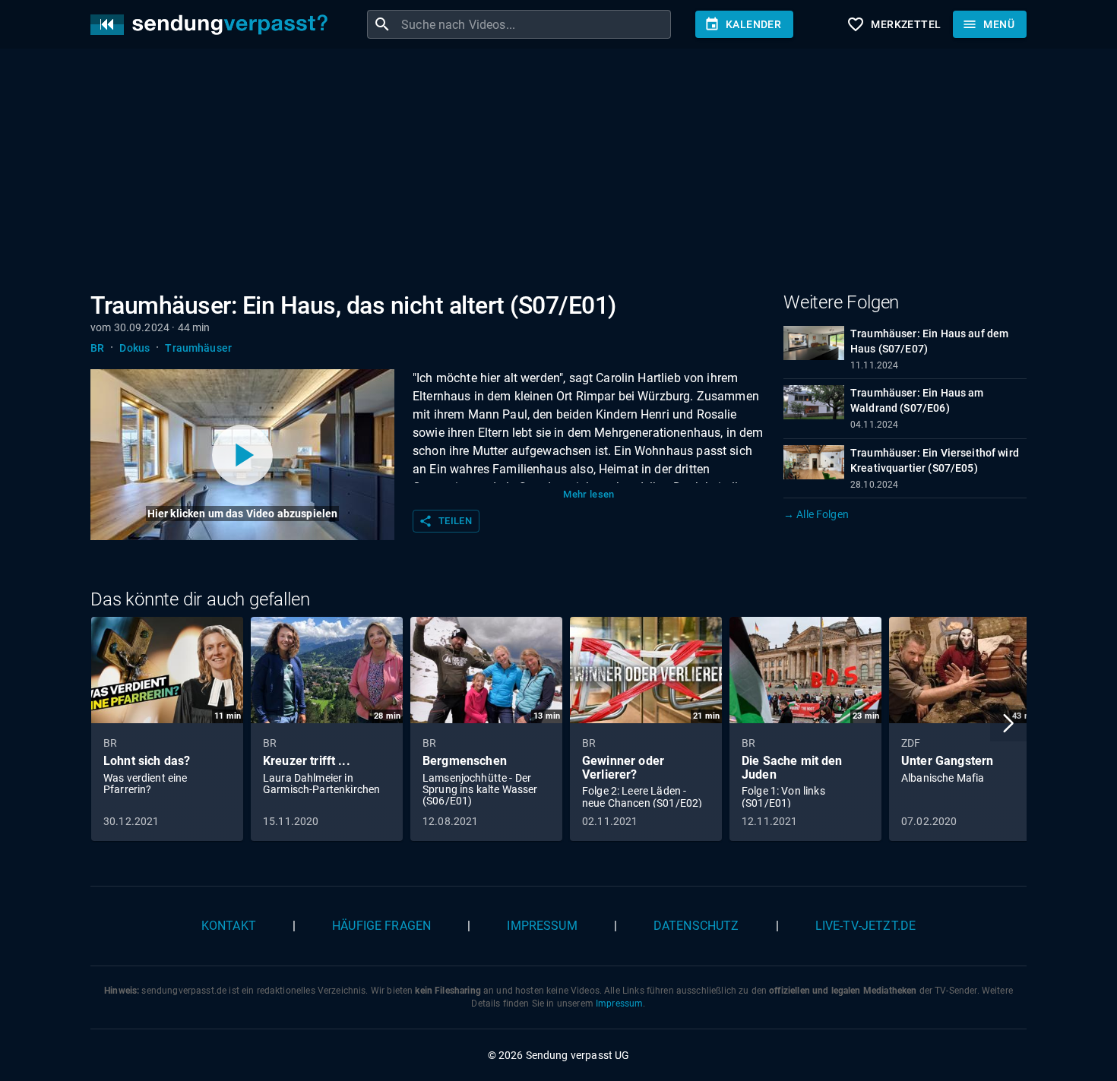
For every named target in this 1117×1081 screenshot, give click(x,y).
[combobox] (534, 24)
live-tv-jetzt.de (865, 925)
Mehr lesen (589, 494)
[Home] (212, 24)
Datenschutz (696, 925)
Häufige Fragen (381, 925)
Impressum (542, 925)
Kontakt (228, 925)
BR (97, 348)
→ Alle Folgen (816, 514)
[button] (1008, 723)
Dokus (134, 348)
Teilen (445, 521)
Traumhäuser (198, 348)
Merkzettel (893, 24)
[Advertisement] (546, 173)
